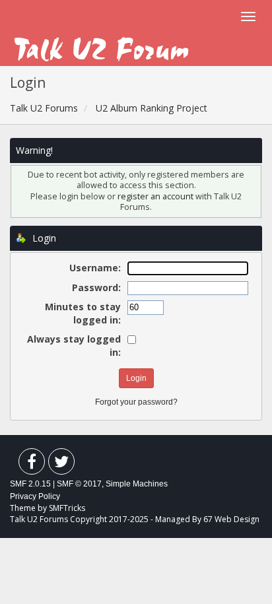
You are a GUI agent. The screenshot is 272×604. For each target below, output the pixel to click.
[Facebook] (31, 464)
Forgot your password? (136, 402)
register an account (156, 196)
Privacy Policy (35, 496)
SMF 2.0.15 (30, 483)
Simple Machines (137, 483)
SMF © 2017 (79, 483)
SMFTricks (67, 508)
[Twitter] (61, 464)
